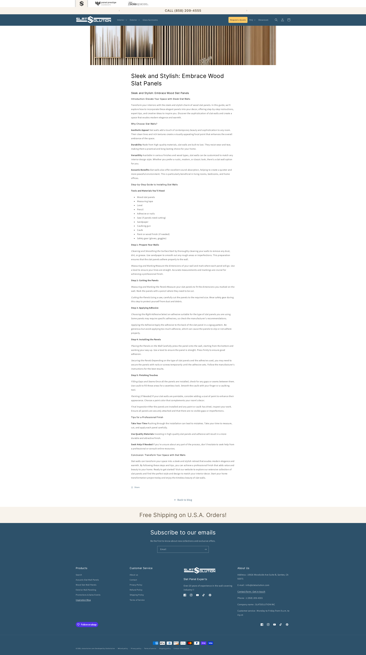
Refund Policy (136, 589)
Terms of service (150, 648)
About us (134, 574)
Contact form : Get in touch (251, 591)
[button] (122, 20)
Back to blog (184, 499)
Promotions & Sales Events (88, 595)
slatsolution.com (88, 648)
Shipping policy (165, 648)
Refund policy (123, 648)
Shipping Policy (137, 595)
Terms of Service (137, 600)
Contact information (181, 648)
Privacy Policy (136, 584)
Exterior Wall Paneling (86, 589)
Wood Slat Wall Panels (86, 584)
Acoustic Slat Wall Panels (87, 579)
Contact (133, 579)
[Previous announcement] (119, 10)
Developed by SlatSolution (105, 648)
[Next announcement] (247, 10)
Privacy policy (136, 648)
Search (79, 574)
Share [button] (137, 487)
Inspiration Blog (83, 600)
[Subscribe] (205, 549)
